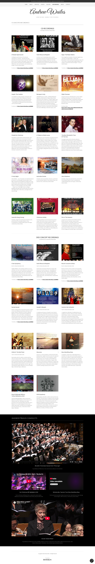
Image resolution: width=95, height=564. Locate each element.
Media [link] (62, 4)
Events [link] (42, 4)
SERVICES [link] (37, 4)
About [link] (31, 4)
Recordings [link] (56, 4)
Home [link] (26, 4)
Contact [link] (68, 4)
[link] (47, 13)
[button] (92, 561)
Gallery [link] (48, 4)
